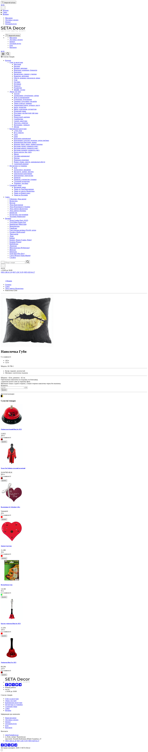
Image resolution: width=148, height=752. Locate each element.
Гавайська (13, 228)
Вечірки (6, 14)
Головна (8, 284)
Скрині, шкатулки (20, 121)
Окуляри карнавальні (22, 156)
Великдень (14, 201)
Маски (16, 154)
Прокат (8, 22)
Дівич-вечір (14, 234)
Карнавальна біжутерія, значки (25, 142)
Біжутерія (17, 64)
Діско (12, 236)
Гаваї (16, 134)
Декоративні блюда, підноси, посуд (27, 105)
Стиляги (13, 257)
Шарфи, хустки (19, 90)
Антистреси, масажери (22, 170)
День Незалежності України (20, 207)
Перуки (17, 158)
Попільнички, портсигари (23, 175)
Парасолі (17, 86)
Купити (4, 390)
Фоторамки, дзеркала (22, 125)
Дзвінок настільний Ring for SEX (11, 429)
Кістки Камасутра (6, 585)
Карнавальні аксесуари (18, 129)
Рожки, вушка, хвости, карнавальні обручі (29, 162)
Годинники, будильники (23, 99)
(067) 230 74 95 (17, 272)
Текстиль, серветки (21, 123)
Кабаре (12, 238)
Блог (11, 45)
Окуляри (17, 82)
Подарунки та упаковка (18, 166)
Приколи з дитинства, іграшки (25, 179)
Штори (16, 127)
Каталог (6, 10)
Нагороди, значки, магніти (24, 172)
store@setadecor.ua (11, 735)
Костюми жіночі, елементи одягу (26, 148)
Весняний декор (20, 187)
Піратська (13, 252)
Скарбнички (18, 119)
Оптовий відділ (11, 24)
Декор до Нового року (22, 193)
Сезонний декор (15, 185)
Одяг (16, 80)
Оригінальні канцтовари (23, 174)
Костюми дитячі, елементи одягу (26, 146)
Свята (5, 12)
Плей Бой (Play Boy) (17, 253)
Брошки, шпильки (20, 68)
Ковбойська (14, 244)
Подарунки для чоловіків (19, 214)
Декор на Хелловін (21, 195)
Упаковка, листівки (21, 183)
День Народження (16, 205)
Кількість (4, 385)
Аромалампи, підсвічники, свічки (26, 95)
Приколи (17, 177)
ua (1, 5)
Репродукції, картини (22, 117)
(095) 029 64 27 (29, 272)
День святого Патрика (18, 211)
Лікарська (13, 246)
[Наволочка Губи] (27, 346)
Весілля (12, 203)
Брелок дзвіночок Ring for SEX (11, 623)
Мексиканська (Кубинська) (20, 248)
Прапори (17, 115)
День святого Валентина (19, 209)
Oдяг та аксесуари (16, 62)
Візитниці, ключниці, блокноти (25, 70)
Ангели (17, 94)
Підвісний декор (20, 111)
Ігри (15, 168)
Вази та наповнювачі (21, 97)
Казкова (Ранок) (15, 242)
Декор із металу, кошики (23, 103)
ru (3, 5)
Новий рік (13, 213)
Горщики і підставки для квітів (25, 101)
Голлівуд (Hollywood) (17, 232)
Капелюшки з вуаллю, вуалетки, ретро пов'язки (31, 140)
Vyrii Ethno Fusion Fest (18, 222)
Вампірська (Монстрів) (18, 224)
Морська (13, 250)
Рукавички (18, 88)
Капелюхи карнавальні (22, 138)
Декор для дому (15, 92)
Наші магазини (10, 718)
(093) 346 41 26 (6, 272)
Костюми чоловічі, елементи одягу (27, 150)
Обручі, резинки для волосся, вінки (27, 78)
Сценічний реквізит (21, 164)
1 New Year (18, 131)
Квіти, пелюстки (20, 107)
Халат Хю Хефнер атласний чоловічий (13, 468)
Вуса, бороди (19, 133)
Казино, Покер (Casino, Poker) (21, 240)
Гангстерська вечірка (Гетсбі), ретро (23, 230)
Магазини (9, 18)
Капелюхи (17, 72)
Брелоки (17, 66)
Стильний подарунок (22, 181)
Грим (16, 136)
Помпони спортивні (21, 160)
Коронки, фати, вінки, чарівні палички (28, 144)
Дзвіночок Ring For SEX (8, 662)
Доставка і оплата (11, 20)
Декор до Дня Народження (24, 189)
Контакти (13, 47)
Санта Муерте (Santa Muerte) (20, 255)
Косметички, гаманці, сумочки (25, 74)
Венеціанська (15, 226)
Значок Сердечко (6, 546)
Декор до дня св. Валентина (24, 191)
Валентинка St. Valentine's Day (10, 507)
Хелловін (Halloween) (17, 216)
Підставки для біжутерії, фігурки (26, 113)
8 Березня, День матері (18, 199)
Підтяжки (17, 84)
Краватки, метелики (21, 76)
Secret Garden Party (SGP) (19, 220)
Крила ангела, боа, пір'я (22, 152)
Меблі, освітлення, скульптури (25, 109)
